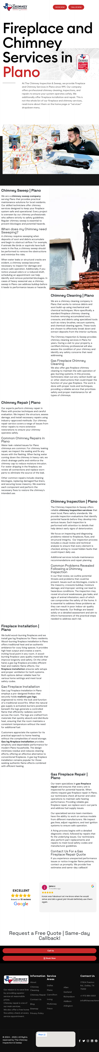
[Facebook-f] (79, 1040)
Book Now (60, 7)
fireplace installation (13, 669)
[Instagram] (87, 1040)
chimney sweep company (26, 196)
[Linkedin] (92, 1040)
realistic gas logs (27, 696)
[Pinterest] (96, 1040)
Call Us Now (76, 7)
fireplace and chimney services (65, 100)
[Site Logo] (16, 6)
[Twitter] (83, 1040)
